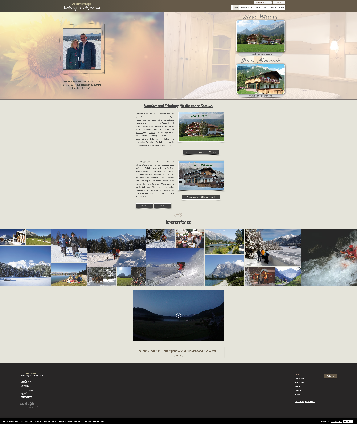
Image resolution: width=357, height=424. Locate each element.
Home (297, 375)
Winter (152, 132)
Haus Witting (299, 379)
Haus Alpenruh (300, 382)
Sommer (139, 132)
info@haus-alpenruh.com (26, 396)
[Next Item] (354, 257)
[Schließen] (355, 421)
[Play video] (178, 315)
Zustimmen (347, 421)
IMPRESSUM (299, 402)
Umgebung (298, 390)
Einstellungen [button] (325, 421)
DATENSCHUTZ (310, 402)
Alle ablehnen (336, 421)
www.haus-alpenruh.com (26, 397)
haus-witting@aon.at (27, 386)
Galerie (297, 386)
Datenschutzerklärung (98, 421)
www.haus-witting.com (26, 387)
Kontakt (297, 394)
